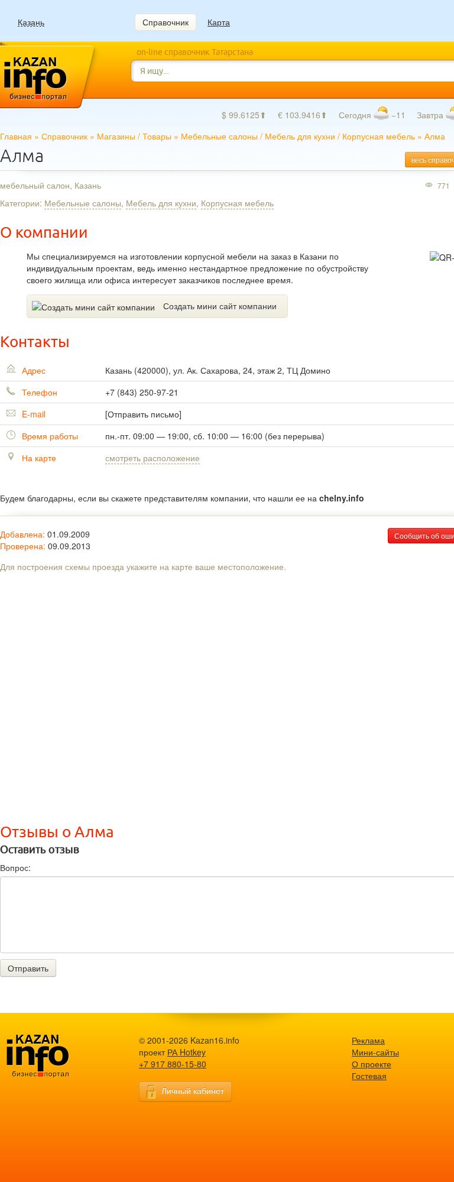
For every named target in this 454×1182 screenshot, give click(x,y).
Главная (16, 136)
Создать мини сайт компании (220, 306)
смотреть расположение (152, 458)
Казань (31, 22)
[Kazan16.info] (56, 1056)
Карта (218, 22)
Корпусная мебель (378, 136)
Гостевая (369, 1075)
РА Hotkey (186, 1052)
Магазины (116, 136)
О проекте (371, 1064)
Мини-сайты (375, 1052)
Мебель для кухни (300, 136)
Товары (156, 136)
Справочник (165, 22)
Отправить (28, 968)
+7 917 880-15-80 (172, 1064)
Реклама (368, 1040)
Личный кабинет (192, 1090)
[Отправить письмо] (143, 414)
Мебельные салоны (219, 136)
